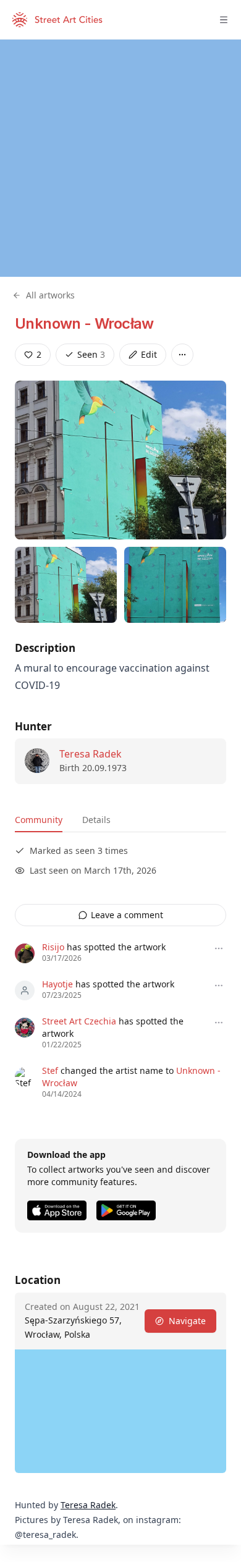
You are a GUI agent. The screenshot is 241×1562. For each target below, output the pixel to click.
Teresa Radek (90, 754)
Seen (91, 354)
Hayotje (57, 984)
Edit (149, 354)
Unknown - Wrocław (84, 323)
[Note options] (218, 948)
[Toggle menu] (224, 20)
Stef (50, 1070)
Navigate (187, 1321)
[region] (120, 158)
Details (96, 819)
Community (38, 819)
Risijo (53, 947)
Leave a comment (127, 915)
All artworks (50, 295)
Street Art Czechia (79, 1021)
